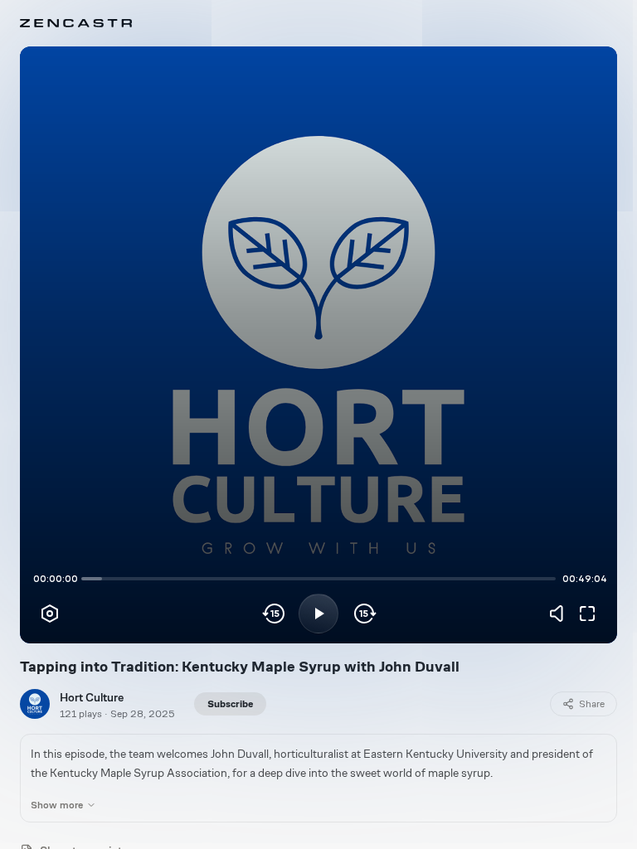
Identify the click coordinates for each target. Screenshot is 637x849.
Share (592, 704)
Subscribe (230, 704)
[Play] (318, 613)
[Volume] (560, 613)
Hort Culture (92, 697)
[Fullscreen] (587, 613)
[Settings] (49, 613)
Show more (57, 805)
